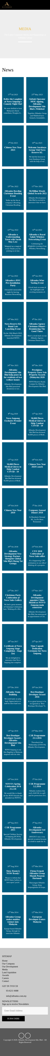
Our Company (8, 963)
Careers (5, 978)
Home (5, 961)
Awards (5, 975)
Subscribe (13, 1018)
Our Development (10, 966)
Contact (5, 981)
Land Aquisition (9, 972)
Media (5, 969)
